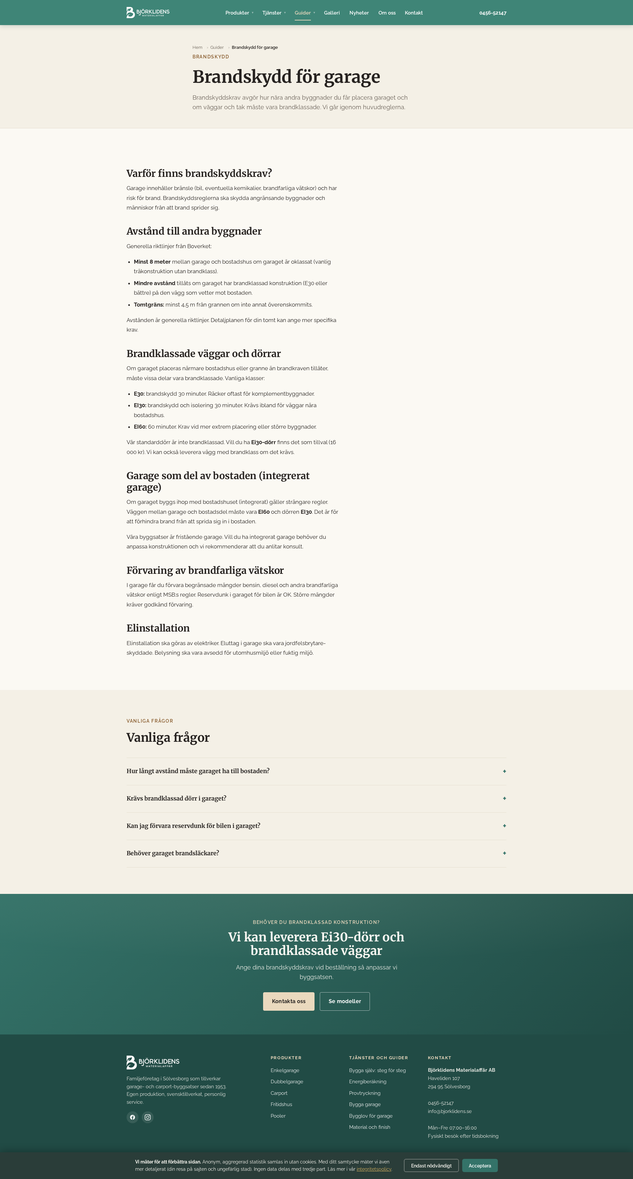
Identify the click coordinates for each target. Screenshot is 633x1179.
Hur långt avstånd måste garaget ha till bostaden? (198, 771)
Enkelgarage (285, 1070)
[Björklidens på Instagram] (148, 1117)
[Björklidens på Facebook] (132, 1117)
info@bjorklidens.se (450, 1111)
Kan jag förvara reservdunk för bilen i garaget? (193, 826)
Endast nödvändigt (431, 1165)
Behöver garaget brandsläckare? (173, 853)
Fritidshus (281, 1104)
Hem (197, 47)
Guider (303, 13)
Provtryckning (364, 1093)
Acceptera (480, 1165)
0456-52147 (492, 13)
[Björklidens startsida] (148, 12)
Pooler (278, 1116)
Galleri (332, 13)
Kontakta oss (289, 1001)
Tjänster (272, 13)
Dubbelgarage (287, 1081)
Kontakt (414, 13)
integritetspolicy (374, 1169)
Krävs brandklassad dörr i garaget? (176, 798)
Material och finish (369, 1127)
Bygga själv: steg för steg (377, 1070)
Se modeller (345, 1001)
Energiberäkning (367, 1081)
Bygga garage (365, 1104)
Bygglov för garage (371, 1116)
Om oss (387, 13)
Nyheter (359, 13)
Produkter (237, 13)
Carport (279, 1093)
